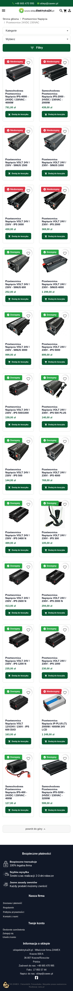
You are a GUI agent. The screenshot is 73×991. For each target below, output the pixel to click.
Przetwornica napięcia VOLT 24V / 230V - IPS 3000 (17, 221)
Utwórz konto (9, 937)
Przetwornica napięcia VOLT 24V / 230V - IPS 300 (54, 535)
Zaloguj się (8, 933)
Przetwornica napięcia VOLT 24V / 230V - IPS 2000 (54, 221)
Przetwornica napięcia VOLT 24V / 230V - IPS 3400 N (17, 535)
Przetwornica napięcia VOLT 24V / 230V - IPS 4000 (54, 472)
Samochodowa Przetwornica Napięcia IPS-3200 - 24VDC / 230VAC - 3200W (53, 792)
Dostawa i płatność (12, 903)
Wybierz (10, 39)
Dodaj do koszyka (18, 114)
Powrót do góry (36, 828)
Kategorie (11, 30)
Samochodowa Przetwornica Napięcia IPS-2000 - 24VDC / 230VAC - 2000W (53, 96)
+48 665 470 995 (45, 965)
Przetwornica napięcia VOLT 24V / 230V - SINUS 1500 (17, 162)
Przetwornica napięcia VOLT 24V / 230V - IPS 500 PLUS (54, 409)
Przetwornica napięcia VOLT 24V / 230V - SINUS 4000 (54, 284)
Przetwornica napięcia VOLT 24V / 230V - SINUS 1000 (54, 162)
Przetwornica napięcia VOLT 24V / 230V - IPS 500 (17, 472)
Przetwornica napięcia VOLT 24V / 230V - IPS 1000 (54, 660)
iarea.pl (41, 987)
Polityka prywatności (13, 912)
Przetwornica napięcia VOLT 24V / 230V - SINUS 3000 (17, 347)
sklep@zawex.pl (44, 973)
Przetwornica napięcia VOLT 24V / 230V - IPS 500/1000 (17, 409)
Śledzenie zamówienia (14, 929)
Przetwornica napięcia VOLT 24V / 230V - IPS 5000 (54, 347)
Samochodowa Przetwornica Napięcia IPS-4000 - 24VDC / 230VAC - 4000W (17, 96)
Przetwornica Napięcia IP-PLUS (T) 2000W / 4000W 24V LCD (54, 725)
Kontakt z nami (10, 916)
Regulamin (8, 907)
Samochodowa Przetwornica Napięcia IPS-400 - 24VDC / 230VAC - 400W (16, 792)
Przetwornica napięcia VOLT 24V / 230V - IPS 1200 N (17, 660)
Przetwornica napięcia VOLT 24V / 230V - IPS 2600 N (17, 598)
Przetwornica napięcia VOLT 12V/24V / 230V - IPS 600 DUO (17, 725)
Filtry (36, 48)
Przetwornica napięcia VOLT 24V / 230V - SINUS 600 (17, 284)
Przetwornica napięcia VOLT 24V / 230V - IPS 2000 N (54, 598)
